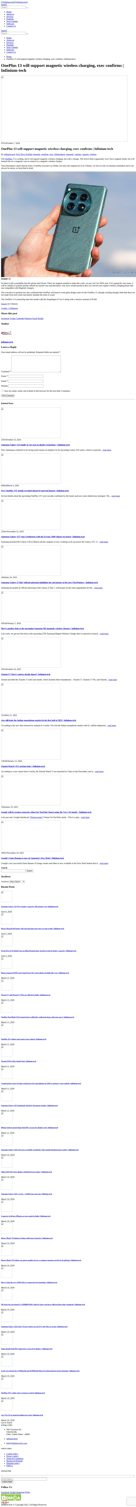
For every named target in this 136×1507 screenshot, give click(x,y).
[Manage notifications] (5, 1502)
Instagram (20, 1492)
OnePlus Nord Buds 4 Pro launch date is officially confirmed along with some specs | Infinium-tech (37, 1017)
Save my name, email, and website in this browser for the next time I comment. (37, 391)
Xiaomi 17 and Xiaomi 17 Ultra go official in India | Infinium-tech (25, 995)
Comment (6, 371)
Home (9, 12)
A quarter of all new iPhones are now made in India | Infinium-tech (25, 1216)
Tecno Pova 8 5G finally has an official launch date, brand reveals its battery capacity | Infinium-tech (38, 951)
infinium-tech (9, 154)
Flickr (27, 1492)
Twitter (13, 318)
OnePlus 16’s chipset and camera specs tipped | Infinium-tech (23, 1039)
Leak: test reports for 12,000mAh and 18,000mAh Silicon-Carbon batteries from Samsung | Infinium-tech (40, 1371)
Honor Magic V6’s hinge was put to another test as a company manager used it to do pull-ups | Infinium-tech (41, 1260)
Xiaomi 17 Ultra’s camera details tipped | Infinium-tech (25, 674)
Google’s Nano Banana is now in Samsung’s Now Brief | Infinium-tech (32, 858)
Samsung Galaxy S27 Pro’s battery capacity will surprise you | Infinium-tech (29, 907)
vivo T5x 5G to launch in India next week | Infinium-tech (22, 1415)
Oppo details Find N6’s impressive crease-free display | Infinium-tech (26, 1349)
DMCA (9, 1466)
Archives (5, 881)
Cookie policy (12, 1454)
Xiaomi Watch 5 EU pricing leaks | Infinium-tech (23, 766)
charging (36, 154)
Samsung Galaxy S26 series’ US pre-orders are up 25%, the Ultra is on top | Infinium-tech (34, 1327)
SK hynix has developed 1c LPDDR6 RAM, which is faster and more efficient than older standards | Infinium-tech (43, 1304)
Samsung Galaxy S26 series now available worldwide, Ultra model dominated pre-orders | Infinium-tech (40, 1150)
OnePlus (8, 159)
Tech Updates (12, 21)
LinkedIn (20, 318)
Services (9, 16)
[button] (4, 4)
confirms (44, 154)
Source (4, 304)
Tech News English (24, 154)
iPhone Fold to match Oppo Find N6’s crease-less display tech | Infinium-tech (29, 1128)
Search (4, 868)
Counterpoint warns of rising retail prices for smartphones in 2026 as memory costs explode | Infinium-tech (41, 1083)
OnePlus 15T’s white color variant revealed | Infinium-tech (23, 1393)
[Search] (27, 7)
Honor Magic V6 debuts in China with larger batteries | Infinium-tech (27, 1238)
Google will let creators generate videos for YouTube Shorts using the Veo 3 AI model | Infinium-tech (46, 812)
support (85, 154)
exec (51, 154)
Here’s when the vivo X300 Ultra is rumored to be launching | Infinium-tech (29, 1282)
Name (4, 376)
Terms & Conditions (14, 1458)
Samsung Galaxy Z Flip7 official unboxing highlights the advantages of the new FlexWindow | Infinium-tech (49, 582)
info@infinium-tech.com (16, 1443)
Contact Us (11, 26)
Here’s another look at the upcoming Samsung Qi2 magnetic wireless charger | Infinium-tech (42, 628)
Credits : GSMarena (9, 308)
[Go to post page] (31, 437)
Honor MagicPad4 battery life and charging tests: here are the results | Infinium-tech (32, 929)
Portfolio (10, 19)
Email (34, 318)
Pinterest (28, 318)
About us (10, 14)
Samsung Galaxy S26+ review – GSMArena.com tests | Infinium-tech (26, 1194)
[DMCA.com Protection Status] (11, 1500)
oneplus (78, 154)
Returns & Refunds (14, 1461)
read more (107, 450)
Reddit (40, 318)
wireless (93, 154)
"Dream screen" (36, 817)
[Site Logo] (14, 2)
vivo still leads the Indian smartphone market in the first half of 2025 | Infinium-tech (38, 720)
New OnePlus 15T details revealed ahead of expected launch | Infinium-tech (35, 491)
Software (10, 24)
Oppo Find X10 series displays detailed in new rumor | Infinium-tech (26, 1172)
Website (4, 386)
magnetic (70, 154)
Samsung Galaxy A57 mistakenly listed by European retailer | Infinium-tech (29, 1105)
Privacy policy (12, 1456)
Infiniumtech (59, 154)
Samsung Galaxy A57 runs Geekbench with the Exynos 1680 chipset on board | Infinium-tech (43, 537)
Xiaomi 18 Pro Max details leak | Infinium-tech (18, 1061)
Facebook (5, 318)
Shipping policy (13, 1463)
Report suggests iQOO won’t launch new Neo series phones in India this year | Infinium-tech (35, 973)
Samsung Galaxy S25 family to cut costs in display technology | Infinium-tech (35, 445)
